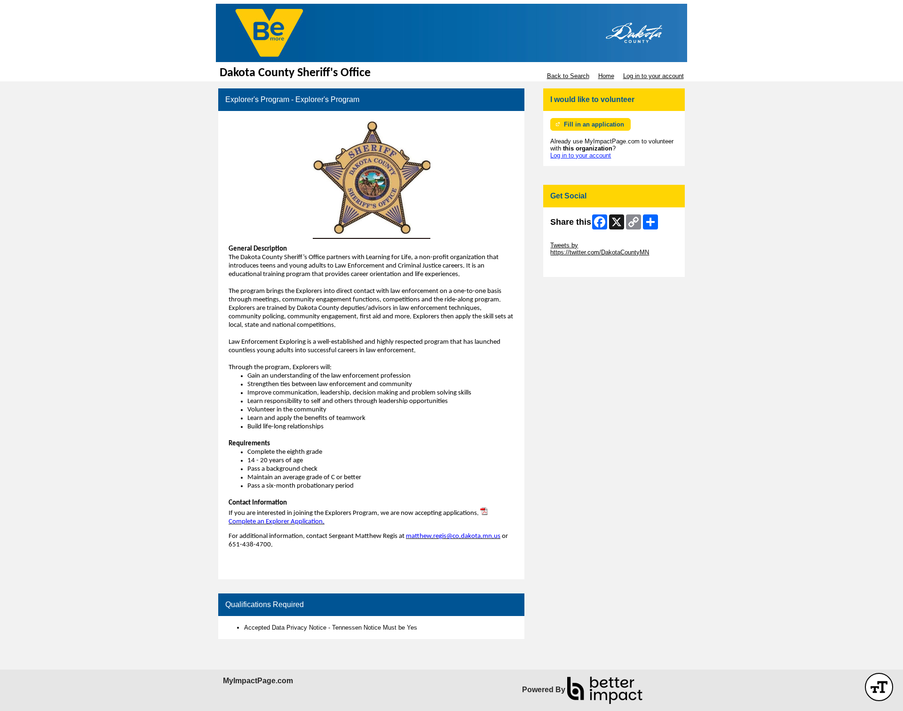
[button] (879, 687)
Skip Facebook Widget (581, 266)
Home (606, 75)
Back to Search (568, 75)
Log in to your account (653, 75)
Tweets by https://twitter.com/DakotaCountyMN (599, 249)
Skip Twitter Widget (576, 238)
